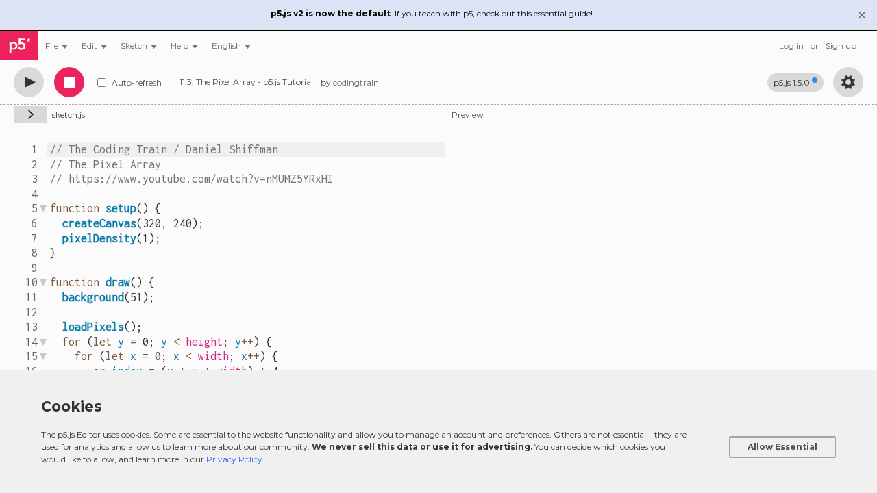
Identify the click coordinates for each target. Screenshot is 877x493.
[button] (231, 45)
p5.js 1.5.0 (792, 82)
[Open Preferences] (848, 82)
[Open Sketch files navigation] (30, 114)
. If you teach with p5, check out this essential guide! (432, 13)
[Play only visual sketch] (29, 82)
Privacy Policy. (235, 459)
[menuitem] (56, 45)
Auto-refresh (137, 82)
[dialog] (438, 431)
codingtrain (356, 82)
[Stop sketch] (69, 82)
